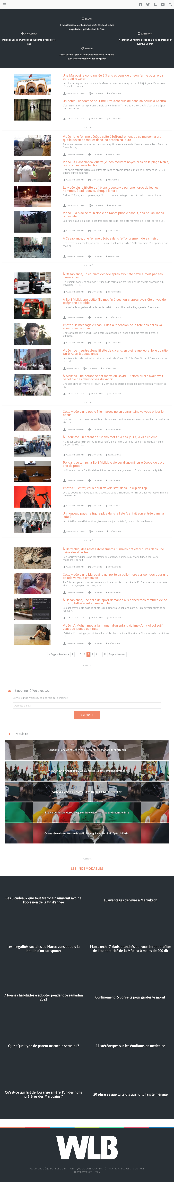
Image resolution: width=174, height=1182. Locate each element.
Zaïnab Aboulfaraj (75, 93)
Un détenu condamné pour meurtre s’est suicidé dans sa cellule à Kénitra (114, 101)
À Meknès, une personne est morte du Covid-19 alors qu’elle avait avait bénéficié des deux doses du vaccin (113, 377)
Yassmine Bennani (75, 154)
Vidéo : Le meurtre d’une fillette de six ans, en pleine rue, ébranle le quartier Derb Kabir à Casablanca (116, 352)
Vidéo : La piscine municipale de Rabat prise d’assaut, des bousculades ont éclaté (113, 214)
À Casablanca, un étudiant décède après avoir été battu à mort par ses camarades (113, 275)
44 (105, 654)
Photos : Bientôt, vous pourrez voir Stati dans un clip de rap (105, 488)
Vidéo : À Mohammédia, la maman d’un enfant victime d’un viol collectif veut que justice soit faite (113, 627)
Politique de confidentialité (87, 1168)
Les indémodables (87, 868)
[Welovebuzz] (15, 4)
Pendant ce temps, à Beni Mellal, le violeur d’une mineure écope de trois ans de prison (113, 464)
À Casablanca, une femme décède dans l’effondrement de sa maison (111, 238)
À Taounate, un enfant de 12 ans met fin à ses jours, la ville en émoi (110, 437)
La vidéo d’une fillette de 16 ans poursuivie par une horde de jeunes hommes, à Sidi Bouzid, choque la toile (111, 189)
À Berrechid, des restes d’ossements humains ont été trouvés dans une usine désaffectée (113, 550)
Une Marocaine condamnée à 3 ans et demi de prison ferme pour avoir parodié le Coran (113, 77)
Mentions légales (120, 1168)
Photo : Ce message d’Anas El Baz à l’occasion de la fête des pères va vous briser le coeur (112, 326)
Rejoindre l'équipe (41, 1168)
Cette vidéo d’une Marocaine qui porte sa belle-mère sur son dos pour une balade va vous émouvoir (115, 576)
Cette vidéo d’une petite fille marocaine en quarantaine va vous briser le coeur (113, 413)
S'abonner (87, 715)
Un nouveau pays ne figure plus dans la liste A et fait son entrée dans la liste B (113, 515)
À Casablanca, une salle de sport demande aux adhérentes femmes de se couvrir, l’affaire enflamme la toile (115, 601)
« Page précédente (59, 654)
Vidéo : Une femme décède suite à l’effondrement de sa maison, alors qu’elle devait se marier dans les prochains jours (112, 138)
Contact (138, 1168)
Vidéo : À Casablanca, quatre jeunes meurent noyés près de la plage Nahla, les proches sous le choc (116, 163)
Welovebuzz (72, 368)
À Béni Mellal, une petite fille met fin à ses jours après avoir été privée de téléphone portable (114, 301)
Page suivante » (117, 654)
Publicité (61, 1168)
